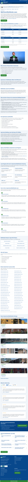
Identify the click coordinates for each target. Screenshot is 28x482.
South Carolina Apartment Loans (18, 300)
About (15, 462)
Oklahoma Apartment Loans (18, 297)
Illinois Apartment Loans (4, 279)
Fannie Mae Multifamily (4, 469)
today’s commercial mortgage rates (18, 26)
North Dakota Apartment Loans (18, 295)
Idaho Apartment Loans (17, 277)
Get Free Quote (4, 75)
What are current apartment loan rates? (6, 436)
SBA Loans (2, 475)
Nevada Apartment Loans (17, 290)
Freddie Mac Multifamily (4, 470)
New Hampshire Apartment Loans (5, 292)
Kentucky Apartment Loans (4, 282)
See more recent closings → (5, 378)
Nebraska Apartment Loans (4, 290)
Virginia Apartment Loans (17, 305)
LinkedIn (2, 464)
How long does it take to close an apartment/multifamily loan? (19, 448)
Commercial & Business (17, 460)
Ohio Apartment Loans (4, 297)
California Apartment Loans (18, 272)
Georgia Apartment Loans (4, 277)
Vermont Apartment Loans (4, 305)
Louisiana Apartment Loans (18, 282)
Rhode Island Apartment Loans (5, 300)
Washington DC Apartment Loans (5, 310)
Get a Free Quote (4, 20)
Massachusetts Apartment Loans (5, 285)
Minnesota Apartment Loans (5, 287)
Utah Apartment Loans (17, 303)
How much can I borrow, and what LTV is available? (20, 444)
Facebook (4, 464)
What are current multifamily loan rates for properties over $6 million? (6, 444)
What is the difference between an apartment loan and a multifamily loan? (20, 436)
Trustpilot (6, 464)
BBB (8, 464)
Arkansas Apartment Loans (4, 272)
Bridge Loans (2, 474)
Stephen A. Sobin (11, 6)
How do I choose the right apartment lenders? (20, 441)
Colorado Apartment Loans (4, 274)
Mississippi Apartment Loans (18, 287)
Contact (15, 463)
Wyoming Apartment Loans (18, 308)
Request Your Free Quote (22, 425)
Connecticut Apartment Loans (18, 274)
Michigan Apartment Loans (18, 285)
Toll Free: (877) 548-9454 (4, 462)
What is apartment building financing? (5, 441)
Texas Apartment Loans (4, 303)
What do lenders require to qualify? (6, 447)
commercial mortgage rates (12, 18)
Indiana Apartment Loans (17, 279)
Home (1, 4)
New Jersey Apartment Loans (18, 292)
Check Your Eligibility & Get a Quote (7, 143)
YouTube (10, 464)
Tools (15, 461)
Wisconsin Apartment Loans (4, 308)
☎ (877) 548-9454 (3, 0)
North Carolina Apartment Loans (5, 295)
